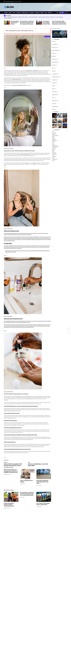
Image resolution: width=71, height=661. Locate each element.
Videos (53, 109)
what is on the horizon (16, 79)
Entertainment (54, 62)
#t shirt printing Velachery (33, 17)
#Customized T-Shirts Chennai (23, 17)
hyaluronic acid (29, 70)
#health (5, 17)
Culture (53, 53)
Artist (53, 41)
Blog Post (49, 12)
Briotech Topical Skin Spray (10, 442)
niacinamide (35, 70)
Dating (53, 56)
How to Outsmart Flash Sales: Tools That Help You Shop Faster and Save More (59, 23)
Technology (18, 12)
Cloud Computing (55, 50)
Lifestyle (6, 12)
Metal (53, 85)
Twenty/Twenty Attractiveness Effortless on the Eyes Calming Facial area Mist (20, 434)
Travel (14, 12)
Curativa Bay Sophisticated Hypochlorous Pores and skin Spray (17, 449)
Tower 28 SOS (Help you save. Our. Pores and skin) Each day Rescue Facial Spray (21, 406)
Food (53, 142)
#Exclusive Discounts (7, 18)
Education (54, 59)
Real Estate (54, 91)
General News (54, 145)
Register (42, 12)
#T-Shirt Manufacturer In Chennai (44, 17)
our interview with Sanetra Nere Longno (18, 85)
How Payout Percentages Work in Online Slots (47, 23)
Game (53, 144)
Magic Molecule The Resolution (10, 420)
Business (53, 47)
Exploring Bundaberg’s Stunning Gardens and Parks (42, 482)
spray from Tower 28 (24, 154)
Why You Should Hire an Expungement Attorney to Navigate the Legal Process (11, 471)
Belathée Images (10, 391)
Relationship (37, 12)
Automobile (32, 12)
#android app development (12, 17)
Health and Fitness (25, 12)
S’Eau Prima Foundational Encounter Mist (13, 427)
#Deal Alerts (52, 17)
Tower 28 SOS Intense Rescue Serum (12, 413)
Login (46, 12)
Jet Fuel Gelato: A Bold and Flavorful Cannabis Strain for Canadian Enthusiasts (27, 23)
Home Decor (54, 79)
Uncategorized (54, 106)
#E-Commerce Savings (59, 17)
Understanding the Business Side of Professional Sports (9, 505)
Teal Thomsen (11, 148)
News (53, 88)
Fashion (10, 12)
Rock (53, 97)
